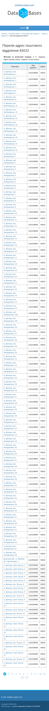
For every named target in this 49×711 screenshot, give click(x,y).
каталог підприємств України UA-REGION (26, 706)
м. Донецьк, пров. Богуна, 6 (14, 580)
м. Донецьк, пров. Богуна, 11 (15, 610)
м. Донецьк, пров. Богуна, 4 (14, 573)
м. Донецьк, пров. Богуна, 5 (14, 577)
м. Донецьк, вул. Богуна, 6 (14, 584)
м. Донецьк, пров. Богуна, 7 (14, 588)
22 (40, 674)
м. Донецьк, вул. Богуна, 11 (14, 613)
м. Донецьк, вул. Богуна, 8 (14, 596)
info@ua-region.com (24, 5)
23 (44, 674)
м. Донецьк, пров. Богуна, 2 (14, 565)
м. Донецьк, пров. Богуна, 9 (14, 599)
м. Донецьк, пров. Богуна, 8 (14, 592)
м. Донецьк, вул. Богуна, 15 (14, 643)
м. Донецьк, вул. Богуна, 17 (14, 659)
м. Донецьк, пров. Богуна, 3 (14, 569)
